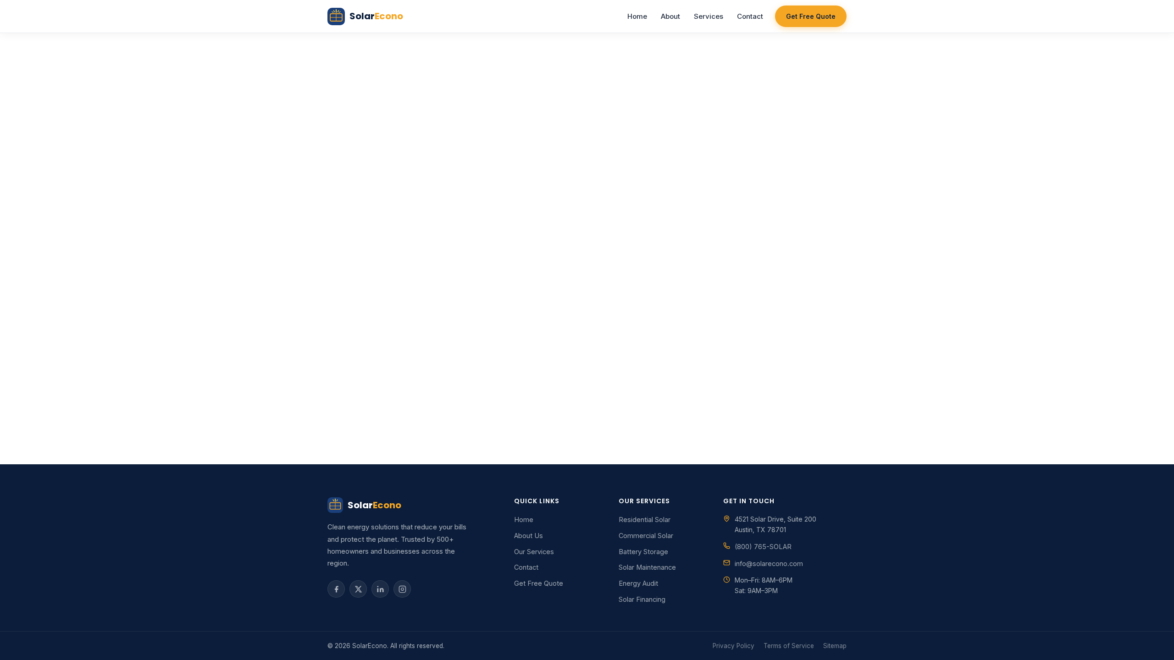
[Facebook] (336, 589)
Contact (750, 16)
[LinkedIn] (380, 589)
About (670, 16)
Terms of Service (789, 645)
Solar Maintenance (647, 567)
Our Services (534, 552)
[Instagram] (402, 589)
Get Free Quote (811, 16)
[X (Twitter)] (358, 589)
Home (637, 16)
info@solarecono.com (769, 563)
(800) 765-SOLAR (763, 546)
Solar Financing (642, 599)
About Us (528, 535)
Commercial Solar (646, 535)
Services (708, 16)
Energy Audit (638, 583)
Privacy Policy (733, 645)
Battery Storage (643, 552)
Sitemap (835, 645)
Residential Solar (644, 519)
